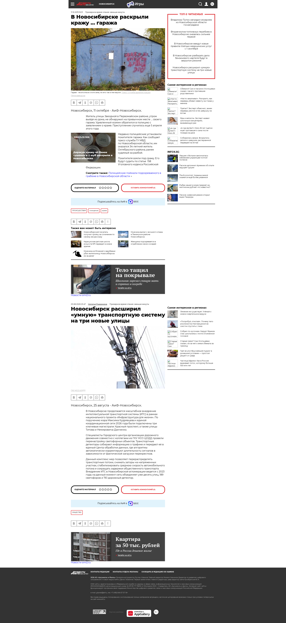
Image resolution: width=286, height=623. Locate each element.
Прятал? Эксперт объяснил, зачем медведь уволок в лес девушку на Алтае (196, 110)
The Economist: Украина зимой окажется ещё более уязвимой (193, 176)
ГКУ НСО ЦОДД (78, 390)
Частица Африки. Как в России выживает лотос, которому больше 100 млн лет (196, 363)
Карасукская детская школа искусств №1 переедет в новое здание (98, 243)
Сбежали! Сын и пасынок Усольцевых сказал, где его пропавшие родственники (197, 91)
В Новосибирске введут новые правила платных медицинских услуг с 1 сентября (191, 46)
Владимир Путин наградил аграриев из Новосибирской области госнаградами (191, 22)
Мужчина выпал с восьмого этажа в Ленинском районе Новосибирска (147, 234)
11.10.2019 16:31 (77, 12)
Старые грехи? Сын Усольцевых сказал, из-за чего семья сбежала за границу (197, 343)
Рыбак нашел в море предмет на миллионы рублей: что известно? (194, 186)
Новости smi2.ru (81, 295)
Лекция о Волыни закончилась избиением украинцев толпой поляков (193, 158)
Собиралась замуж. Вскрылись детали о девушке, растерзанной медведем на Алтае (195, 140)
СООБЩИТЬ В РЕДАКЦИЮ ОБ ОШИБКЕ (158, 572)
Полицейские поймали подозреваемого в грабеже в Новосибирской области (123, 175)
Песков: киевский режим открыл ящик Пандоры (194, 196)
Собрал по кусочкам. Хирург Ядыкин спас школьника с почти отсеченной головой (197, 333)
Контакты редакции (100, 572)
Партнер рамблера (116, 612)
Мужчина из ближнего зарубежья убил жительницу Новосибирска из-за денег (99, 253)
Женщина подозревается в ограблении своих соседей (143, 242)
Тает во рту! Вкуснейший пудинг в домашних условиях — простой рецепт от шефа (196, 353)
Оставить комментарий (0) (143, 188)
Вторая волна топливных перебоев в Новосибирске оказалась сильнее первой (191, 34)
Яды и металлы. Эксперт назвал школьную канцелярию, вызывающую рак (195, 120)
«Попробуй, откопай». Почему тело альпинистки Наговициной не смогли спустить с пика (196, 323)
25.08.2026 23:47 (78, 304)
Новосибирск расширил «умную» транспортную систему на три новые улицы (191, 70)
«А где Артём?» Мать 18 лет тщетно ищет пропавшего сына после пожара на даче (196, 130)
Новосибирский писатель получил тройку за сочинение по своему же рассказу (99, 234)
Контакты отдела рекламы (125, 572)
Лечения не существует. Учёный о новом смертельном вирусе (195, 312)
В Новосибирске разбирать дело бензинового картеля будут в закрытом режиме (191, 58)
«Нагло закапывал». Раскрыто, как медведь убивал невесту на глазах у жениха (197, 100)
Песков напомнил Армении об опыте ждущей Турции (196, 166)
